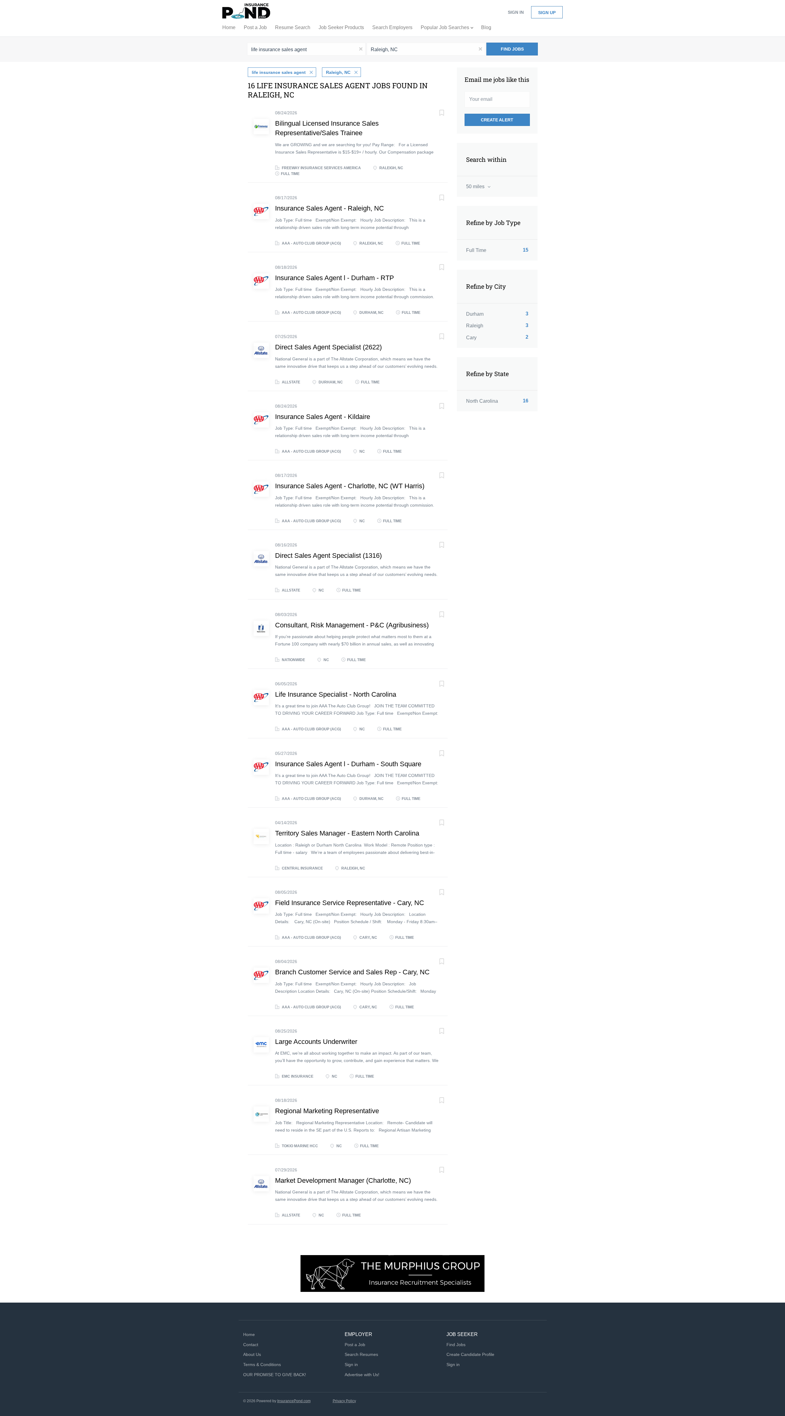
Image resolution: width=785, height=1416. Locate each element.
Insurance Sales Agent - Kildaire (322, 417)
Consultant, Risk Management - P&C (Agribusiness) (352, 625)
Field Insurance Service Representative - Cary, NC (349, 903)
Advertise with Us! (362, 1374)
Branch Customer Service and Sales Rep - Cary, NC (352, 972)
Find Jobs (512, 49)
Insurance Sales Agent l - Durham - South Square (348, 764)
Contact (250, 1344)
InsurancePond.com (294, 1401)
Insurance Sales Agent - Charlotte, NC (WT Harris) (349, 486)
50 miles (476, 186)
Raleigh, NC (338, 72)
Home (249, 1334)
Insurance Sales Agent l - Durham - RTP (334, 278)
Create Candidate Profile (470, 1354)
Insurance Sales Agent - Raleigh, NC (329, 208)
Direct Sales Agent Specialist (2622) (328, 347)
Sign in (516, 12)
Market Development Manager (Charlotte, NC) (343, 1180)
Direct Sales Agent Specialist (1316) (328, 555)
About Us (252, 1354)
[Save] (435, 113)
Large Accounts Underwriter (316, 1041)
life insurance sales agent (279, 72)
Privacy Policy (344, 1401)
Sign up (547, 12)
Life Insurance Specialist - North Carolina (335, 694)
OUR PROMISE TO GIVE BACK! (274, 1374)
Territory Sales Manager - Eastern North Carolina (347, 833)
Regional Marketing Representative (327, 1111)
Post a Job (355, 1344)
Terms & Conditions (262, 1364)
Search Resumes (361, 1354)
